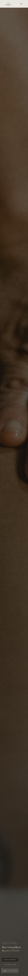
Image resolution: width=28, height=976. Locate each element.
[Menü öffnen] (21, 3)
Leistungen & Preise (10, 964)
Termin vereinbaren (10, 959)
